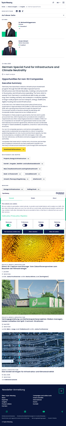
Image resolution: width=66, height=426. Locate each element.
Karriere (4, 406)
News (3, 398)
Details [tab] (33, 198)
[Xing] (22, 11)
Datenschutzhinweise (8, 416)
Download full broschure (12, 149)
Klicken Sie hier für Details (33, 253)
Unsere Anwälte (38, 398)
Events (35, 402)
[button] (53, 2)
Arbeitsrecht (37, 179)
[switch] (25, 225)
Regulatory (24, 216)
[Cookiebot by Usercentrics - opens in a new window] (57, 193)
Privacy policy (15, 216)
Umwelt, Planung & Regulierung (14, 179)
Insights (22, 7)
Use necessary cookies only (12, 231)
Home (3, 7)
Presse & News (7, 404)
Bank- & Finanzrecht (11, 174)
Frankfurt (23, 45)
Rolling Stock (31, 189)
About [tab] (54, 198)
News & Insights (12, 7)
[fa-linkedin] (23, 412)
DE (58, 3)
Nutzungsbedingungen (39, 418)
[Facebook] (20, 11)
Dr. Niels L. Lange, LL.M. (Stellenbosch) (17, 329)
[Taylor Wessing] (6, 3)
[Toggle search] (53, 2)
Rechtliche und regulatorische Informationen (15, 418)
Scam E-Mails (52, 418)
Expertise (5, 400)
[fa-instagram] (5, 412)
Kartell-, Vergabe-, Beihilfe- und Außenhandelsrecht (22, 164)
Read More (33, 30)
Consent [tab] (11, 198)
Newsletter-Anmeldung (13, 389)
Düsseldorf (23, 26)
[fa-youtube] (42, 412)
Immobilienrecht (31, 174)
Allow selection (33, 231)
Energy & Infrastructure (12, 189)
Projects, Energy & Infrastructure (15, 158)
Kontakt (35, 404)
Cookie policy (6, 216)
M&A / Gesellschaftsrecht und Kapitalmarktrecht (21, 169)
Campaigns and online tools (42, 396)
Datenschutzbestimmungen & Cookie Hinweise (31, 416)
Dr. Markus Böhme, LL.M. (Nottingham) (36, 277)
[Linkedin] (17, 11)
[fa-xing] (61, 412)
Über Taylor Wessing (8, 396)
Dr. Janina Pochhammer (12, 277)
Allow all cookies (54, 231)
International (37, 400)
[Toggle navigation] (63, 2)
